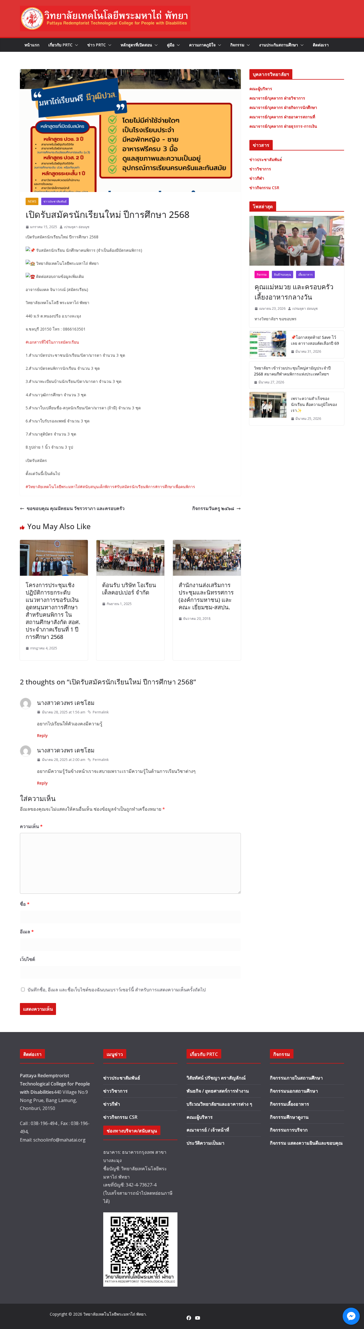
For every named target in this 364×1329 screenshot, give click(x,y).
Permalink (101, 712)
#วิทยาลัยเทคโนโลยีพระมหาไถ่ (53, 486)
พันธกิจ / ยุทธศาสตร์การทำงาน (218, 1091)
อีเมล (27, 931)
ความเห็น (31, 826)
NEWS (32, 201)
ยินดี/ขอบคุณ (282, 274)
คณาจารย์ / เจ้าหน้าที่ (208, 1130)
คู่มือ (170, 45)
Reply (42, 735)
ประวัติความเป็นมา (205, 1143)
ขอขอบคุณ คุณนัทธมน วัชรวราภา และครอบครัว (76, 508)
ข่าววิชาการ (115, 1091)
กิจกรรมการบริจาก (289, 1130)
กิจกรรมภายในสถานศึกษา (296, 1078)
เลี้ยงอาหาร (305, 274)
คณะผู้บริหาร (200, 1117)
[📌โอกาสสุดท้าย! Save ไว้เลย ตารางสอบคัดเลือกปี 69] (267, 344)
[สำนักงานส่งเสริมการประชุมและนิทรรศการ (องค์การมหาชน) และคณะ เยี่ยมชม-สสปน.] (207, 544)
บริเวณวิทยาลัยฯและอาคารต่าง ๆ (219, 1104)
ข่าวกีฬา (111, 1104)
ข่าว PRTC (96, 45)
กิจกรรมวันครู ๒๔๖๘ (213, 508)
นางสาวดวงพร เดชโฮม (65, 703)
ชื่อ (25, 904)
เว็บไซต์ (27, 959)
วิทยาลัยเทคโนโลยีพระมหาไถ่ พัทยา (114, 1314)
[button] (75, 45)
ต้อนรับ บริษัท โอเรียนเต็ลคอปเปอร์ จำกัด (129, 588)
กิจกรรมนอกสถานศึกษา (294, 1091)
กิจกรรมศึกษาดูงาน (289, 1117)
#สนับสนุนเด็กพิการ (97, 486)
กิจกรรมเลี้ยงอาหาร (289, 1104)
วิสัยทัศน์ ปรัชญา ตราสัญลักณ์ (216, 1078)
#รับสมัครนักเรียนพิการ (134, 486)
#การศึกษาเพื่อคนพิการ (175, 486)
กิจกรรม (237, 45)
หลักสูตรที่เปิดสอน (136, 45)
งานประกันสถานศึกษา (278, 45)
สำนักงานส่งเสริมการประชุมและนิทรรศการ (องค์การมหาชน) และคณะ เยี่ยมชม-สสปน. (206, 596)
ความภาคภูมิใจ (202, 45)
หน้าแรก (31, 45)
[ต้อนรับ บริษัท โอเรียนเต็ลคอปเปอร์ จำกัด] (130, 544)
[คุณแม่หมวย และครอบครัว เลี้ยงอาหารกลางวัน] (296, 241)
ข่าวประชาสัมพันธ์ (55, 201)
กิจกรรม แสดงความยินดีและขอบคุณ (306, 1143)
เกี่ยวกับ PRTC (60, 45)
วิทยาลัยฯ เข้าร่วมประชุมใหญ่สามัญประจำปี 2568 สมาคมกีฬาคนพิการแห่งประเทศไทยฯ (292, 371)
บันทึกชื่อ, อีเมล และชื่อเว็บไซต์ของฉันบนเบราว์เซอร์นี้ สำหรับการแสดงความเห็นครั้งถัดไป (117, 990)
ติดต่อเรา (321, 45)
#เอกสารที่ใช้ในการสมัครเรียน (52, 342)
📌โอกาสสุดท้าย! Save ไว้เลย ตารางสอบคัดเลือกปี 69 (315, 340)
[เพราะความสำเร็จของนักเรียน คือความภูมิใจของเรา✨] (267, 408)
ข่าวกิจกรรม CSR (120, 1117)
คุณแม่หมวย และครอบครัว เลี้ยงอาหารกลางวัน (294, 292)
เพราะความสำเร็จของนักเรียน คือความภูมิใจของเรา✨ (314, 404)
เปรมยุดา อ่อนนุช (76, 226)
